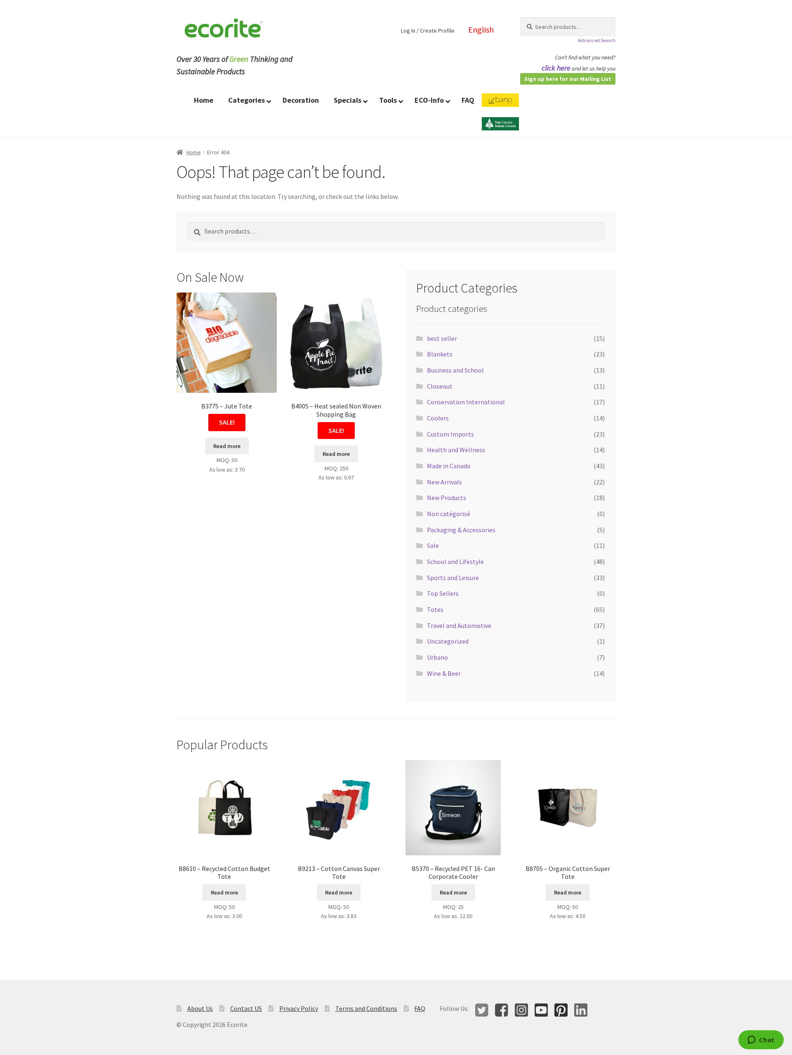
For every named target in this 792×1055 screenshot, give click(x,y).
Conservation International (466, 402)
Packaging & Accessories (461, 530)
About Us (200, 1008)
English (481, 29)
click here (556, 68)
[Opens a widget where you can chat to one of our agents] (761, 1040)
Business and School (455, 370)
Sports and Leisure (453, 578)
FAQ (419, 1008)
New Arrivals (444, 482)
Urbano (437, 657)
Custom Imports (450, 434)
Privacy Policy (298, 1008)
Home (193, 152)
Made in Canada (448, 466)
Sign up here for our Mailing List (567, 79)
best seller (442, 338)
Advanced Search (596, 40)
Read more (226, 446)
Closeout (440, 386)
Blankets (440, 354)
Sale (433, 545)
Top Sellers (443, 593)
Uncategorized (448, 641)
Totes (435, 609)
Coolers (438, 418)
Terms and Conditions (366, 1008)
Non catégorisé (448, 514)
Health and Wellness (456, 450)
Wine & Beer (444, 673)
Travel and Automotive (459, 625)
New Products (446, 497)
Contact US (246, 1008)
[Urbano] (500, 105)
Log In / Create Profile (428, 30)
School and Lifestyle (455, 561)
